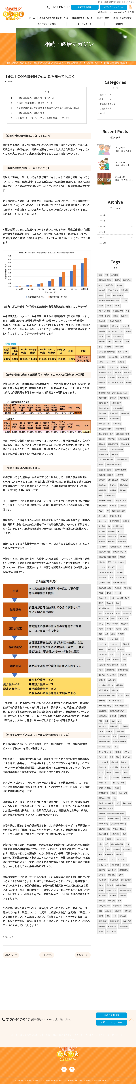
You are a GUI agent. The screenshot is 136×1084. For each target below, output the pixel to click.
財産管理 (102, 290)
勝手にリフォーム (105, 752)
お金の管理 (112, 680)
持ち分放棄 (125, 767)
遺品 (124, 834)
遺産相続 (113, 895)
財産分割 (124, 290)
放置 (108, 849)
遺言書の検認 (118, 408)
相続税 (117, 280)
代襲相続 (124, 367)
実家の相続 (103, 654)
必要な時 (102, 870)
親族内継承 (127, 280)
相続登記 (102, 439)
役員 (108, 659)
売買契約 (121, 634)
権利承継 (111, 541)
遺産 (100, 613)
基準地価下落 (113, 444)
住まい (112, 859)
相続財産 (127, 905)
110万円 (120, 875)
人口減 (124, 300)
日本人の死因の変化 (106, 572)
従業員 (101, 659)
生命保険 (108, 346)
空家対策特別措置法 (106, 475)
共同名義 (118, 752)
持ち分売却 (103, 767)
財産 (119, 900)
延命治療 (110, 603)
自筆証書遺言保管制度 (107, 351)
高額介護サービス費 (106, 808)
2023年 (102, 226)
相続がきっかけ (118, 782)
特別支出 (119, 854)
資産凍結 (118, 588)
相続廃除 (102, 367)
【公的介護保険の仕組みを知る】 (30, 113)
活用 (100, 721)
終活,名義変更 (118, 295)
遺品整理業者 (121, 885)
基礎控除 (111, 875)
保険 (100, 854)
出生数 (109, 305)
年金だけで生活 (118, 829)
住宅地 (109, 593)
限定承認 (127, 372)
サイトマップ (68, 1039)
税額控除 (124, 623)
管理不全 (110, 839)
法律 (100, 634)
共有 (116, 746)
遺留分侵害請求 (104, 408)
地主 (106, 777)
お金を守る (127, 613)
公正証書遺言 (103, 403)
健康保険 (102, 331)
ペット (101, 839)
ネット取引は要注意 (106, 685)
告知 (117, 603)
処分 (106, 844)
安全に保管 (123, 793)
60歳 (118, 613)
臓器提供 (119, 685)
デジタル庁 (125, 326)
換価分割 (118, 911)
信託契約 (123, 490)
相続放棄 (102, 377)
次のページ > (82, 955)
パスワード (103, 644)
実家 (114, 736)
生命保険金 (117, 905)
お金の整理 (127, 849)
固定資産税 (103, 716)
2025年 (102, 215)
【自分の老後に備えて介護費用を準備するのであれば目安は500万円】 (48, 108)
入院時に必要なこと (118, 823)
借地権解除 (126, 777)
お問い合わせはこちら (113, 7)
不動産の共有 (124, 736)
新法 (100, 777)
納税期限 (102, 926)
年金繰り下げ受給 (114, 321)
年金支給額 (103, 577)
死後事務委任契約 (119, 582)
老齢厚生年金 (118, 526)
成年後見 (126, 865)
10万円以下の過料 (105, 746)
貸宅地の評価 (103, 454)
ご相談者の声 (105, 108)
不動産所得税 (115, 921)
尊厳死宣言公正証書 (123, 608)
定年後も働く (121, 577)
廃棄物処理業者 (125, 890)
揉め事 (117, 788)
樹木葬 (115, 316)
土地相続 (114, 275)
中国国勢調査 (103, 326)
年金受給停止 (118, 336)
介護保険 (102, 357)
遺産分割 (102, 900)
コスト (101, 849)
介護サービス (113, 367)
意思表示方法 (103, 690)
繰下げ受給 (103, 516)
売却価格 (123, 716)
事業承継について (107, 104)
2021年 (102, 237)
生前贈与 (119, 475)
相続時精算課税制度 (114, 464)
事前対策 (118, 772)
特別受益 (102, 382)
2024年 (102, 220)
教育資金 (111, 649)
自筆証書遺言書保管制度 (107, 557)
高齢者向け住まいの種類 (107, 675)
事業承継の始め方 (118, 511)
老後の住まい (123, 377)
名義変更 (119, 572)
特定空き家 (127, 654)
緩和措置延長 (126, 880)
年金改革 (127, 546)
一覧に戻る (46, 955)
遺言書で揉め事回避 (106, 803)
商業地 (101, 593)
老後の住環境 (123, 670)
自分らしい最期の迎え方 (120, 598)
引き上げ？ (103, 546)
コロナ (120, 567)
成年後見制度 (113, 480)
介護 (126, 628)
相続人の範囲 (113, 357)
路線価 (101, 295)
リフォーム (122, 859)
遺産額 (101, 885)
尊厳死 (101, 603)
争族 (127, 311)
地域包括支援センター (107, 695)
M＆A (101, 285)
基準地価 (102, 444)
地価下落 (127, 588)
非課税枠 (124, 726)
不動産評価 (103, 449)
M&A (100, 495)
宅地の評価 (125, 444)
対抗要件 (123, 536)
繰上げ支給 (103, 521)
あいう (120, 531)
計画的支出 (103, 859)
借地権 (109, 772)
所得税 (101, 628)
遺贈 (108, 295)
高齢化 (101, 670)
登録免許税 (127, 921)
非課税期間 (114, 726)
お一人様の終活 (104, 582)
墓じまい (110, 628)
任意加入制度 (121, 500)
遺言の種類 (103, 398)
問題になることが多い (116, 562)
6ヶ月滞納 (115, 777)
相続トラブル (123, 351)
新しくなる (103, 726)
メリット (127, 752)
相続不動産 (103, 711)
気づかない (127, 757)
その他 (102, 113)
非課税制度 (109, 854)
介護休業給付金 (114, 818)
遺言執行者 (103, 413)
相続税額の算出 (122, 459)
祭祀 (109, 341)
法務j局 (122, 557)
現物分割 (108, 911)
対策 (100, 844)
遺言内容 (113, 398)
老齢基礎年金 (110, 495)
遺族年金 (102, 341)
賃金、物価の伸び (105, 705)
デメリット (103, 757)
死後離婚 (102, 387)
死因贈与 (121, 649)
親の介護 (118, 372)
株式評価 (114, 454)
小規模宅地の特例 (116, 449)
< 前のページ (11, 955)
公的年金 (113, 490)
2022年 (102, 232)
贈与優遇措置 (103, 793)
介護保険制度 (126, 357)
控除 (114, 916)
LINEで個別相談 (84, 7)
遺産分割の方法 (104, 423)
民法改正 (111, 567)
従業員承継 (103, 490)
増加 (114, 798)
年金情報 (118, 341)
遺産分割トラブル (122, 434)
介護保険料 (122, 541)
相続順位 (123, 895)
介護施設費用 (118, 311)
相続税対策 (103, 505)
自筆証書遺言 (116, 403)
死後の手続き (113, 290)
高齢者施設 (125, 413)
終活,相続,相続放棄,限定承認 (109, 300)
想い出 (101, 890)
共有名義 (114, 762)
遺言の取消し (124, 398)
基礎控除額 (103, 921)
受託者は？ (112, 870)
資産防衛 (113, 505)
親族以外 (116, 659)
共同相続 (102, 541)
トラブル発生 (103, 762)
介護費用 (111, 377)
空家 (127, 844)
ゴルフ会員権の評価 (106, 459)
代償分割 (127, 911)
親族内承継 (124, 485)
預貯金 (101, 916)
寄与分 (128, 382)
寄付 (117, 654)
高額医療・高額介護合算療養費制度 (111, 813)
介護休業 (102, 818)
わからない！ (115, 644)
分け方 (101, 772)
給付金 (128, 331)
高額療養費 (127, 803)
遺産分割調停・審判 (106, 434)
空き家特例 (103, 880)
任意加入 (114, 326)
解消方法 (124, 762)
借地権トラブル (104, 782)
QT (108, 511)
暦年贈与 (102, 875)
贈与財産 (123, 916)
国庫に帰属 (109, 613)
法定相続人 (103, 895)
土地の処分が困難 (119, 741)
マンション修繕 (104, 311)
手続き (126, 341)
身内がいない (103, 598)
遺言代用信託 (111, 931)
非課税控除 (124, 926)
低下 (111, 577)
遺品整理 (110, 885)
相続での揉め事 (104, 798)
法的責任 (116, 849)
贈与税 (101, 464)
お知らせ (120, 285)
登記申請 (111, 439)
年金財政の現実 (104, 552)
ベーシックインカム (115, 331)
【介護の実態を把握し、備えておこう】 (33, 103)
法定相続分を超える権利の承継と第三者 (113, 393)
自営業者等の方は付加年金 (108, 664)
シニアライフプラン (115, 382)
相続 (100, 275)
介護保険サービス (105, 372)
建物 (113, 634)
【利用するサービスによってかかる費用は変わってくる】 (42, 118)
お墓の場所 (115, 834)
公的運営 (123, 675)
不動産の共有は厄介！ (118, 711)
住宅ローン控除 (112, 623)
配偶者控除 (112, 926)
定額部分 (114, 690)
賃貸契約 (102, 639)
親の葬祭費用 (103, 834)
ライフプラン (123, 618)
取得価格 (113, 716)
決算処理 (102, 536)
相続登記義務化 (104, 741)
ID (122, 639)
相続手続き (110, 285)
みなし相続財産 (104, 905)
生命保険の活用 (104, 736)
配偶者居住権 (119, 428)
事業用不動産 (115, 521)
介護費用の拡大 (115, 546)
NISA (119, 721)
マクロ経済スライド (115, 700)
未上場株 (102, 526)
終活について (8, 937)
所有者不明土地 (104, 316)
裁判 (100, 911)
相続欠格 (121, 362)
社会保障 (124, 316)
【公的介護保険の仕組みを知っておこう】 (34, 98)
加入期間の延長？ (119, 552)
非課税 (101, 931)
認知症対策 (124, 870)
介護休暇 (126, 818)
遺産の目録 (117, 423)
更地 (106, 721)
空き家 (101, 336)
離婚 (117, 757)
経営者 (123, 664)
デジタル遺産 (113, 639)
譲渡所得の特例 (117, 844)
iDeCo (101, 731)
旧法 (126, 772)
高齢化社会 (115, 865)
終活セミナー (103, 618)
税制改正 (126, 644)
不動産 (120, 695)
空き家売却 (114, 880)
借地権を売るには (105, 788)
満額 (124, 659)
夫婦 (111, 757)
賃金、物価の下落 (121, 705)
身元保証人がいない (106, 608)
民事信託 (102, 480)
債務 (108, 916)
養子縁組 (102, 531)
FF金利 (101, 511)
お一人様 (118, 593)
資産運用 (123, 505)
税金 (127, 695)
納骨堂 (118, 628)
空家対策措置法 (120, 470)
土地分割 (102, 562)
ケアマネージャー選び (107, 362)
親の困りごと (103, 823)
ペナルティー (121, 839)
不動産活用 (120, 731)
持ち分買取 (114, 767)
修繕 (113, 721)
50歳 (113, 618)
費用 (118, 803)
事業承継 (124, 480)
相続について (105, 94)
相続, (108, 336)
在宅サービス (103, 865)
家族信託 (113, 485)
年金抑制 (102, 700)
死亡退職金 (119, 346)
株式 (100, 346)
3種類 (113, 793)
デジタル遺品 (111, 890)
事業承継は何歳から (106, 500)
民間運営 (102, 680)
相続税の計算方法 (105, 280)
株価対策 (109, 731)
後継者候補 (103, 485)
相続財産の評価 (123, 439)
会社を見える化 (115, 516)
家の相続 (102, 321)
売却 (111, 654)
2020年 (102, 243)
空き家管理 (114, 413)
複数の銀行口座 (104, 829)
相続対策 (126, 521)
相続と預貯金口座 (105, 428)
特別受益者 (112, 536)
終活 (106, 275)
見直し (101, 623)
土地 (106, 634)
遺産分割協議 (115, 418)
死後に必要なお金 (105, 588)
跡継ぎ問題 (111, 670)
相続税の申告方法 (105, 470)
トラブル (102, 567)
